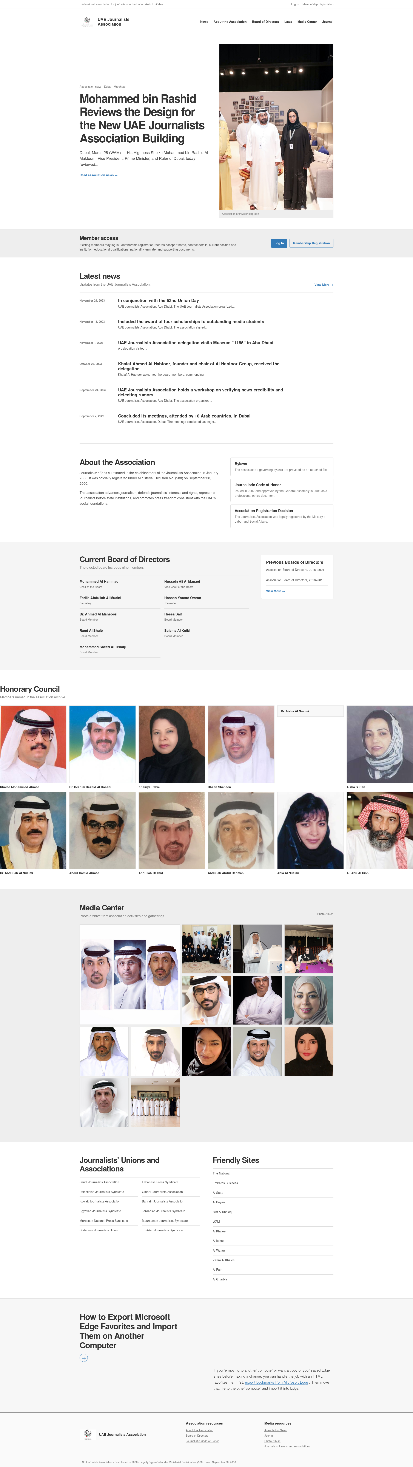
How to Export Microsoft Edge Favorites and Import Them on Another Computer (128, 1331)
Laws (288, 21)
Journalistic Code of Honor (202, 1441)
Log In (295, 4)
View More (323, 284)
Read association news (99, 175)
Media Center (307, 21)
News (204, 21)
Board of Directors (265, 21)
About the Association (230, 21)
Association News (275, 1430)
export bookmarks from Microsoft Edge (276, 1382)
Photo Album (272, 1441)
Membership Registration (317, 4)
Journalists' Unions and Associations (287, 1446)
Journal (327, 21)
